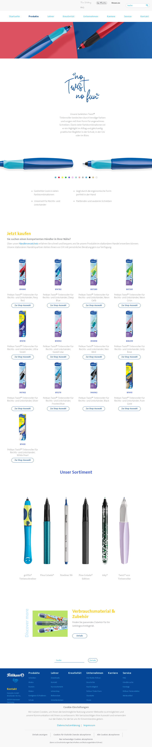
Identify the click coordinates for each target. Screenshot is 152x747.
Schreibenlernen (57, 700)
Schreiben (32, 678)
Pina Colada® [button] (47, 575)
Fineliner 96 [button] (66, 575)
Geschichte (90, 682)
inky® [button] (105, 575)
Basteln (31, 687)
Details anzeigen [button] (40, 735)
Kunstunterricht (57, 687)
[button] (27, 525)
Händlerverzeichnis (28, 243)
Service (128, 16)
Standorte (90, 696)
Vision (88, 700)
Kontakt (54, 682)
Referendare (55, 696)
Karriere (111, 16)
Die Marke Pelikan (93, 678)
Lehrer (51, 16)
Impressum (89, 725)
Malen (31, 682)
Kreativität (68, 16)
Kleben (31, 691)
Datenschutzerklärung (68, 725)
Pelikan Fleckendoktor (131, 691)
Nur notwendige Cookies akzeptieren (76, 740)
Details (80, 636)
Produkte (34, 16)
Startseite (14, 16)
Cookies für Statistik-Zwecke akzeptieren (72, 735)
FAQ (82, 7)
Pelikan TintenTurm (94, 691)
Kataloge (126, 687)
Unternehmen (90, 16)
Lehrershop (55, 691)
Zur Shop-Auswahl (23, 305)
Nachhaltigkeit (92, 687)
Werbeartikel (128, 696)
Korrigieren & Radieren (37, 696)
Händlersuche (128, 682)
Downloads (55, 678)
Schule (31, 700)
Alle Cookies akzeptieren (108, 735)
